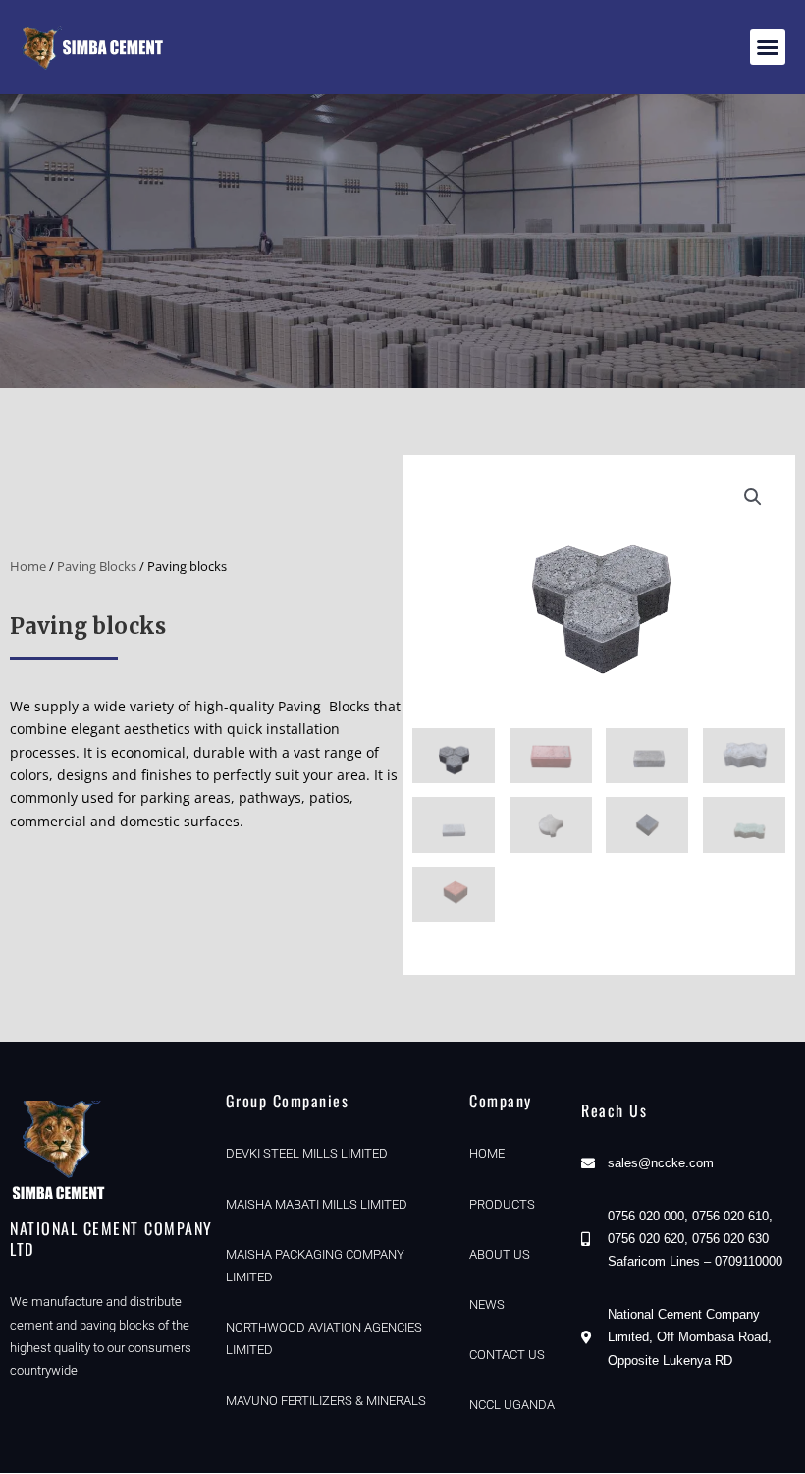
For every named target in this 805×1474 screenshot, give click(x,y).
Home (28, 566)
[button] (767, 47)
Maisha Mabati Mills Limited (316, 1204)
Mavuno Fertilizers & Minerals (326, 1400)
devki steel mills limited (307, 1153)
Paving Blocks (96, 566)
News (487, 1304)
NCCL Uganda (512, 1404)
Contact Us (507, 1354)
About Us (499, 1254)
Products (502, 1204)
